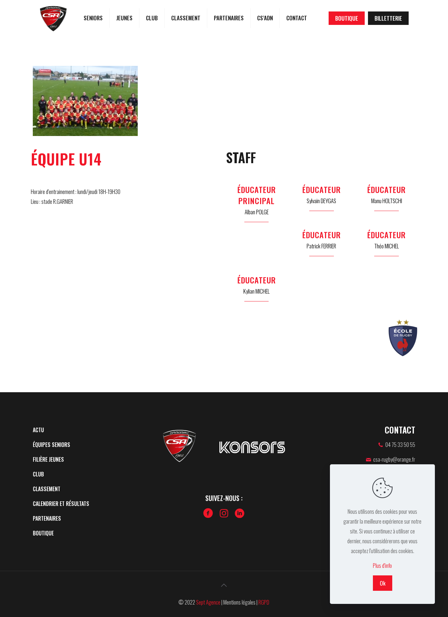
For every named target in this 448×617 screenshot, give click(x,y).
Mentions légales (239, 602)
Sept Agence (208, 602)
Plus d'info (382, 565)
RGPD (263, 602)
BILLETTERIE (388, 18)
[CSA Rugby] (53, 18)
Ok (382, 583)
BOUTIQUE (346, 18)
